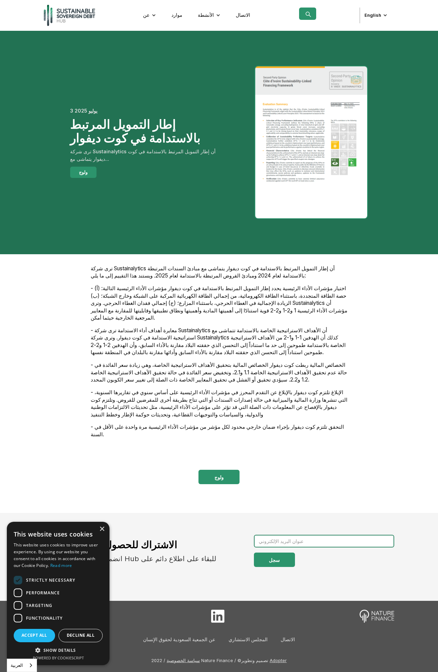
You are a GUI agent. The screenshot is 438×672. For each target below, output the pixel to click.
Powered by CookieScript (58, 657)
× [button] (101, 529)
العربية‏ (17, 665)
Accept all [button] (34, 635)
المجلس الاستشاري (248, 639)
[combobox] (22, 665)
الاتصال (243, 15)
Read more (61, 565)
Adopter (278, 660)
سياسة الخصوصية (183, 660)
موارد (176, 15)
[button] (149, 15)
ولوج (83, 172)
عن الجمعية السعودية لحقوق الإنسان (179, 639)
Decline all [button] (80, 635)
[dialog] (58, 593)
